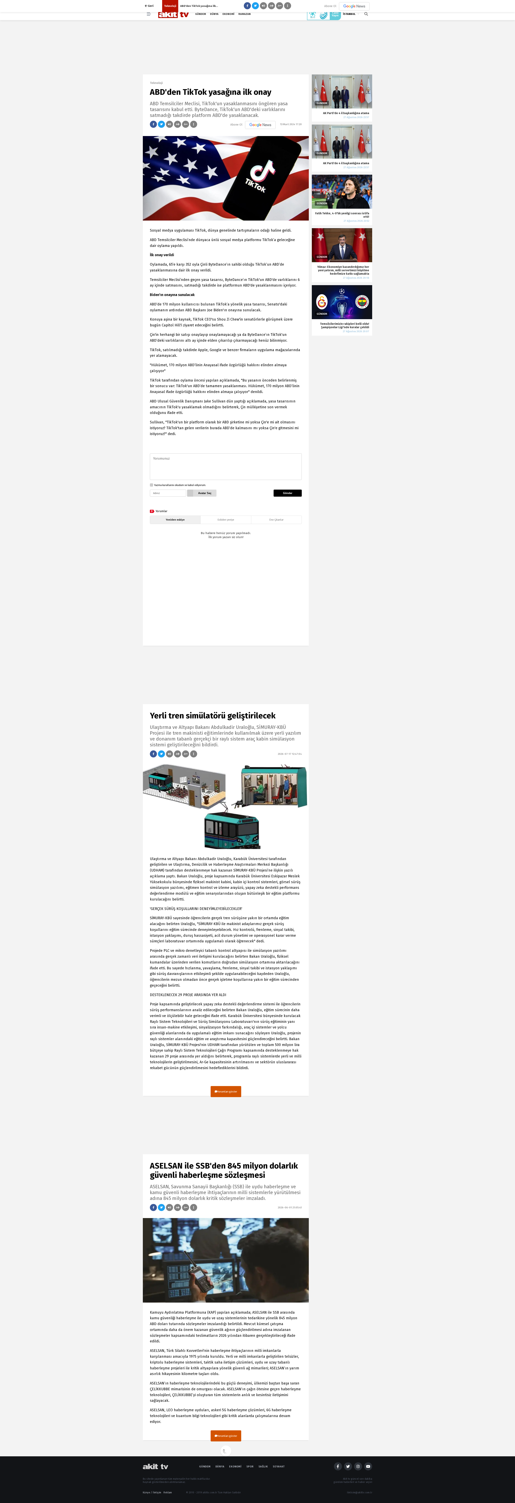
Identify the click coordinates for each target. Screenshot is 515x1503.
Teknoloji (170, 5)
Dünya (214, 13)
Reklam (168, 1492)
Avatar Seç (204, 493)
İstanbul (349, 13)
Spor (250, 1466)
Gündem (200, 13)
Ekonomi (228, 13)
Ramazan (244, 13)
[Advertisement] (226, 596)
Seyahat (278, 1466)
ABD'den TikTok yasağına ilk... (199, 5)
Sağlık (263, 1466)
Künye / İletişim (152, 1492)
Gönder (287, 493)
